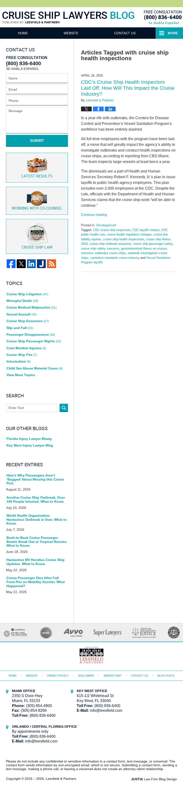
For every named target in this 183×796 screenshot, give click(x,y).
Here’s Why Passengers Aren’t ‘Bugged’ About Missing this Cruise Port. (35, 479)
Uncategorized (106, 225)
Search (64, 408)
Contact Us (125, 33)
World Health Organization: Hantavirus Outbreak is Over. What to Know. (36, 520)
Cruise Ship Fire (21, 355)
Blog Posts (166, 675)
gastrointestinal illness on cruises (144, 248)
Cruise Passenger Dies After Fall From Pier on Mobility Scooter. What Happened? (35, 582)
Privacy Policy (57, 675)
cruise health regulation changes (129, 234)
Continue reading (94, 214)
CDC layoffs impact (145, 230)
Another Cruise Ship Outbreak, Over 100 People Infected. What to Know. (35, 499)
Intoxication (18, 361)
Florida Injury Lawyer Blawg (29, 439)
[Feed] (51, 263)
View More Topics (20, 375)
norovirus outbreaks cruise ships (103, 253)
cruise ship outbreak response (110, 244)
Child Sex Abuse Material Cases (34, 368)
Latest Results (36, 176)
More (173, 33)
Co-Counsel (37, 208)
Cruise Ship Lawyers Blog (68, 23)
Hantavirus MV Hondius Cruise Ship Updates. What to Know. (35, 562)
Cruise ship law (37, 248)
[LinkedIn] (31, 263)
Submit (37, 140)
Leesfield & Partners (61, 779)
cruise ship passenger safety (153, 244)
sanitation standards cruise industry (114, 258)
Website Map (112, 675)
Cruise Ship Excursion (27, 321)
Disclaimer (86, 675)
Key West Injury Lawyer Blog (29, 445)
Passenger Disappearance (30, 334)
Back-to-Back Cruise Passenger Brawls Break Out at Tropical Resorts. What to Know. (36, 542)
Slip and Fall (19, 328)
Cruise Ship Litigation (27, 294)
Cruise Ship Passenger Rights (33, 341)
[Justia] (41, 263)
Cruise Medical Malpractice (31, 307)
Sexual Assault (21, 314)
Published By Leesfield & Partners (162, 17)
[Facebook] (11, 263)
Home (23, 33)
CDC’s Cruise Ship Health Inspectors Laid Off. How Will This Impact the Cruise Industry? (127, 88)
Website (71, 33)
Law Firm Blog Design (154, 779)
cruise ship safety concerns (100, 248)
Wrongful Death (22, 301)
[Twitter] (21, 263)
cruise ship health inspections (123, 239)
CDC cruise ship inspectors (112, 230)
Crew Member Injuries (26, 348)
